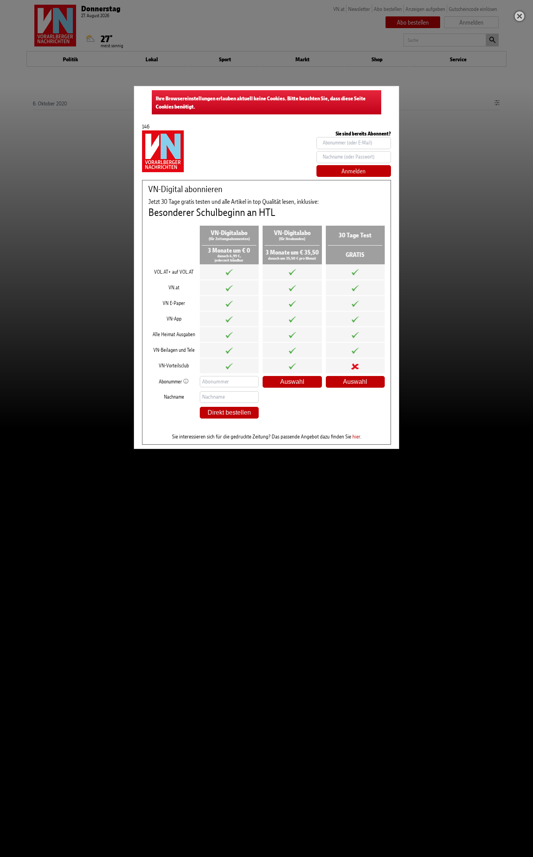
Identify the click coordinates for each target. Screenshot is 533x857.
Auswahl (292, 381)
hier (356, 436)
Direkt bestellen (229, 412)
